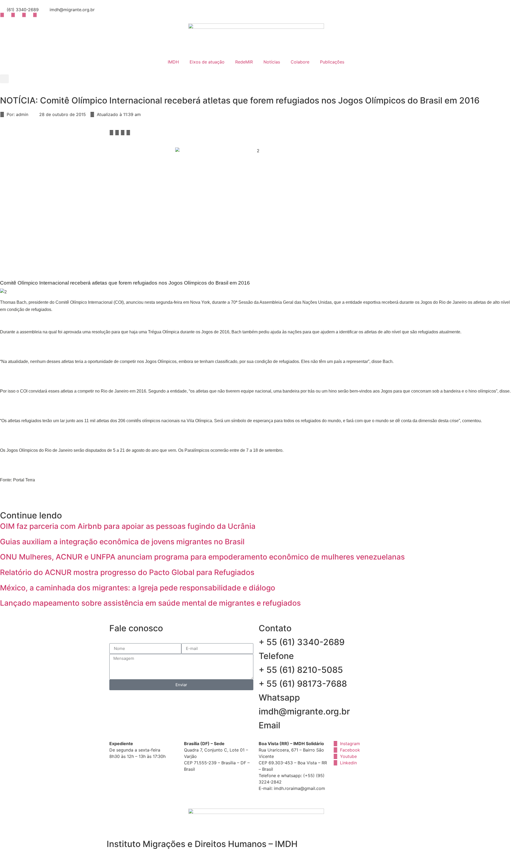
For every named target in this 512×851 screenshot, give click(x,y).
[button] (4, 78)
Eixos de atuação (207, 62)
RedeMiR (244, 62)
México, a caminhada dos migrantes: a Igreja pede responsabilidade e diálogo (137, 587)
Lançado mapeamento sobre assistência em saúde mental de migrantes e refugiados (150, 603)
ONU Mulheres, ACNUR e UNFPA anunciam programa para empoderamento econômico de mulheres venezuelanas (202, 556)
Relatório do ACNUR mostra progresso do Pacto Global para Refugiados (127, 572)
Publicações (332, 62)
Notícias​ (271, 62)
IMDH (173, 62)
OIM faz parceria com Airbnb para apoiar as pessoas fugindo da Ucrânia (127, 526)
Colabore (300, 62)
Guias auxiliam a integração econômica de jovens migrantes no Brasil (122, 541)
